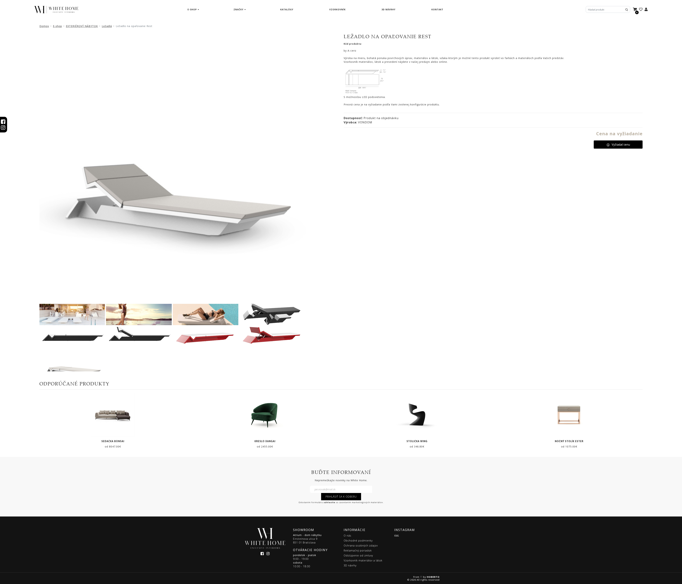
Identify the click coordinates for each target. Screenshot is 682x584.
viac (396, 535)
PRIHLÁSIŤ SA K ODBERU (341, 496)
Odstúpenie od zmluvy (358, 555)
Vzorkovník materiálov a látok (363, 560)
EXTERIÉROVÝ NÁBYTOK (82, 26)
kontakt (437, 9)
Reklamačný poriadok (358, 550)
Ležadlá (107, 26)
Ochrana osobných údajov (361, 545)
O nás (347, 535)
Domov (44, 26)
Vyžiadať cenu (621, 144)
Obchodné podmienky (358, 540)
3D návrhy (388, 9)
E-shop (57, 26)
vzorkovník (337, 9)
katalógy (286, 9)
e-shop (192, 9)
